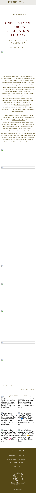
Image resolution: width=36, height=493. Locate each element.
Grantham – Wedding (9, 385)
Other (18, 11)
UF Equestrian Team (18, 120)
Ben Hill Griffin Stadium (21, 105)
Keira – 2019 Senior (27, 389)
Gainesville (20, 89)
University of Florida (18, 76)
